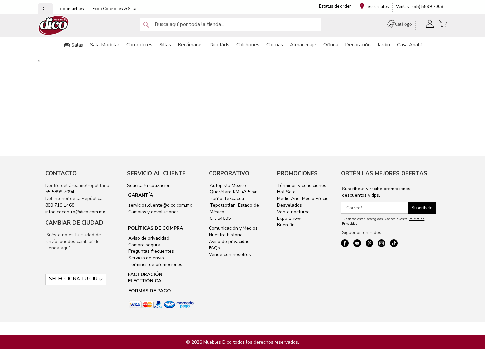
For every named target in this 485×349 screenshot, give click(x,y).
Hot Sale (286, 192)
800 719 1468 (59, 205)
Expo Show (289, 218)
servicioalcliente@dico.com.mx (160, 205)
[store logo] (54, 25)
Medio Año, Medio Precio (303, 198)
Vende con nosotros (230, 254)
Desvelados (289, 205)
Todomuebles (71, 8)
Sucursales (378, 7)
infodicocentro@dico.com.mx (75, 212)
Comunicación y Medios (233, 228)
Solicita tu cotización (149, 185)
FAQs (214, 248)
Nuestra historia (225, 235)
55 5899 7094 (59, 192)
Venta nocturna (293, 212)
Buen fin (286, 225)
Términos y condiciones (301, 185)
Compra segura (143, 245)
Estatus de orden (335, 6)
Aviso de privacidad (148, 238)
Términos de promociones (154, 264)
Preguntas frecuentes (150, 251)
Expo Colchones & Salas (115, 8)
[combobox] (230, 24)
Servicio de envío (145, 258)
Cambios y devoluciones (153, 212)
